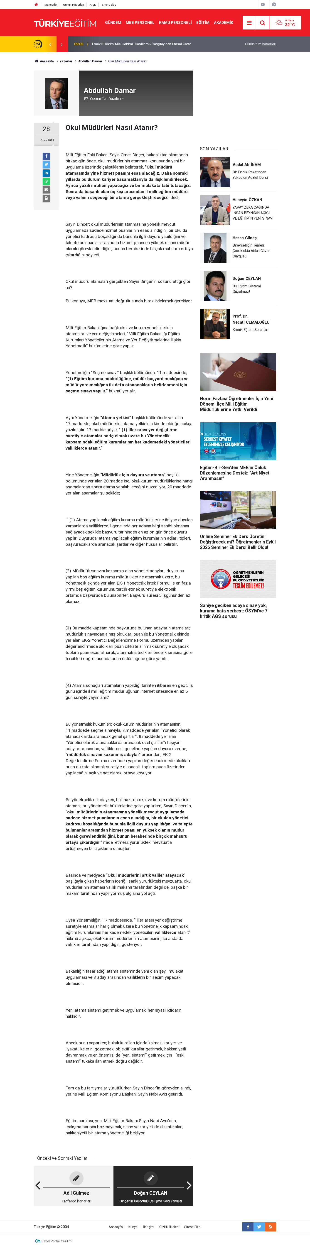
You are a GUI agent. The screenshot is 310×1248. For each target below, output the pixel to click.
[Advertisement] (238, 102)
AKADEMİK (223, 22)
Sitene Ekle (109, 4)
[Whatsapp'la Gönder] (46, 181)
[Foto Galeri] (273, 4)
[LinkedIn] (46, 173)
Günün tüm (260, 44)
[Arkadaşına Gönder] (46, 189)
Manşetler (50, 4)
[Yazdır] (46, 198)
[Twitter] (46, 164)
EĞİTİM (202, 22)
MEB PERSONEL (140, 22)
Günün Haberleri (73, 4)
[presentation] (50, 44)
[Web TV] (262, 4)
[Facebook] (46, 156)
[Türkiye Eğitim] (65, 22)
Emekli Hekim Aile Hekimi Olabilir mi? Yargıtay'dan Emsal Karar (141, 44)
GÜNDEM (113, 22)
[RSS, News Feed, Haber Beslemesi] (270, 1226)
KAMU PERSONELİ (175, 22)
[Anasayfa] (36, 4)
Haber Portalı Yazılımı (57, 1241)
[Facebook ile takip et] (247, 1226)
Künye (133, 1227)
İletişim (148, 1227)
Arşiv (93, 4)
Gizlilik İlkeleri (169, 1227)
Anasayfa (116, 1227)
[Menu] (249, 23)
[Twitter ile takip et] (259, 1226)
